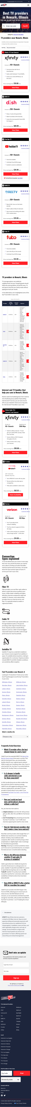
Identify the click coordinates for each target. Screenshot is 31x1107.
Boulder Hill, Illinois (21, 718)
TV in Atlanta (4, 1058)
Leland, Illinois (6, 702)
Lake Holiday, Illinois (22, 685)
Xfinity (17, 1030)
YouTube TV (5, 345)
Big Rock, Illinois (20, 708)
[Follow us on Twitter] (5, 1096)
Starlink (18, 1018)
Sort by (3, 47)
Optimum (18, 1010)
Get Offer (20, 178)
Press (2, 1092)
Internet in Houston (6, 1046)
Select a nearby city (8, 732)
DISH (4, 331)
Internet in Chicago (5, 1049)
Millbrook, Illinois (21, 682)
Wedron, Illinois (20, 698)
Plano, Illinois (6, 695)
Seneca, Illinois (6, 718)
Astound (3, 1007)
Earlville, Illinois (6, 722)
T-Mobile (18, 1021)
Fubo (4, 376)
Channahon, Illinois (7, 725)
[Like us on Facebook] (2, 1096)
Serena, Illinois (6, 692)
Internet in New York (6, 1041)
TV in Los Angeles (5, 1052)
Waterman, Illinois (21, 725)
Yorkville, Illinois (6, 698)
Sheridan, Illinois (6, 685)
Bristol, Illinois (6, 705)
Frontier (3, 1027)
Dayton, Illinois (20, 705)
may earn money (11, 1)
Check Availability (15, 495)
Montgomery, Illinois (7, 715)
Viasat (17, 1027)
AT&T (2, 1010)
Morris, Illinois (20, 702)
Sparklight (18, 1013)
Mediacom (18, 1007)
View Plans (20, 87)
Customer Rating (25, 60)
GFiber (2, 1030)
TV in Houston (4, 1061)
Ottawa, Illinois (20, 722)
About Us (3, 1088)
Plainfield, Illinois (7, 728)
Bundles (21, 34)
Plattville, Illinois (20, 695)
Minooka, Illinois (20, 712)
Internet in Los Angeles (6, 1038)
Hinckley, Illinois (6, 712)
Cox (2, 1016)
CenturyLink (4, 1013)
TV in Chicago (4, 1063)
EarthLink (3, 1024)
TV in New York (4, 1055)
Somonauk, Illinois (21, 692)
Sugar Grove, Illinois (21, 715)
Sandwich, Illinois (21, 688)
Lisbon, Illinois (6, 688)
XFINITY (4, 314)
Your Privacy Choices (21, 1103)
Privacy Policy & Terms (6, 1103)
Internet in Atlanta (5, 1044)
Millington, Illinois (7, 682)
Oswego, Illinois (6, 708)
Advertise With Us (5, 1090)
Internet (15, 34)
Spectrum (18, 1016)
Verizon (18, 1024)
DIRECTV (5, 361)
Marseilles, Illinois (21, 728)
